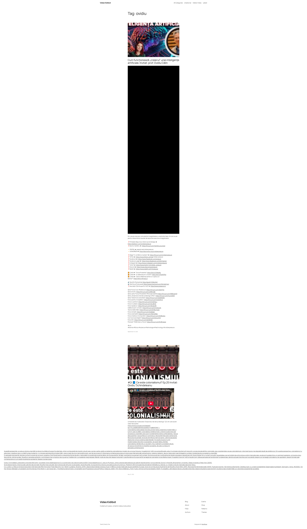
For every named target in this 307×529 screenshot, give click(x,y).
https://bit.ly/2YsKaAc (154, 273)
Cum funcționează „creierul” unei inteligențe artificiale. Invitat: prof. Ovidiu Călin (153, 61)
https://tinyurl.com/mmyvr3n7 (151, 318)
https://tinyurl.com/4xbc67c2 (153, 300)
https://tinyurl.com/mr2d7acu (147, 302)
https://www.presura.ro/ (158, 286)
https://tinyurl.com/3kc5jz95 (147, 306)
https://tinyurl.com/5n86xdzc (155, 316)
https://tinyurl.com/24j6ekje (146, 312)
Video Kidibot (105, 3)
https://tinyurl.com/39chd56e (148, 314)
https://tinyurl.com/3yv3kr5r (147, 304)
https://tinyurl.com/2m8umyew (149, 310)
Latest (205, 3)
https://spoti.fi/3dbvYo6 (150, 282)
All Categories (178, 3)
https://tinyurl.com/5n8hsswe (156, 322)
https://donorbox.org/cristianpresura (151, 251)
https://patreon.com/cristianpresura (139, 244)
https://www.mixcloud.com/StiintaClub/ (156, 284)
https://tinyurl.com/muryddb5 (165, 296)
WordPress (204, 524)
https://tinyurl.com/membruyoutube (153, 246)
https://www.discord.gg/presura (146, 267)
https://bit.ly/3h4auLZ (141, 279)
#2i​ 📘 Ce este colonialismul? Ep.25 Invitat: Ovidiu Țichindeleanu (153, 384)
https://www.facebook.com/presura (149, 259)
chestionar (187, 3)
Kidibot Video (197, 3)
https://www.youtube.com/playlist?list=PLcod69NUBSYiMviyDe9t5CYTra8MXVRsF (153, 437)
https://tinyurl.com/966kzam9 (167, 294)
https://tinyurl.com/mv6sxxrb (151, 308)
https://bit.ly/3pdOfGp (159, 275)
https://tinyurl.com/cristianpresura (161, 255)
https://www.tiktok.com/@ (144, 257)
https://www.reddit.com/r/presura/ (147, 269)
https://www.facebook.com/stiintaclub (154, 261)
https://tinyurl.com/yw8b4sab (145, 292)
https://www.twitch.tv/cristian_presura (148, 265)
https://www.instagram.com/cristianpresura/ (152, 263)
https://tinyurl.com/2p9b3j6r (143, 320)
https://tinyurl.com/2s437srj (155, 290)
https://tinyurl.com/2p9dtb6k (155, 298)
